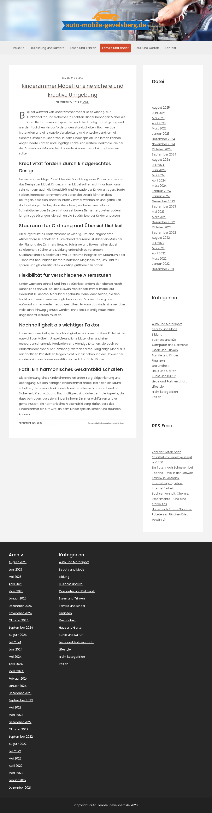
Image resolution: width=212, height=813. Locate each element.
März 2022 (159, 258)
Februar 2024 (161, 191)
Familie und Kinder (115, 48)
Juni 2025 (158, 113)
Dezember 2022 (163, 222)
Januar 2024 (161, 196)
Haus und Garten (147, 48)
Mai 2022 (158, 248)
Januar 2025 (161, 134)
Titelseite (17, 48)
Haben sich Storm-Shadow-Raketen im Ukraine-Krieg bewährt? (172, 514)
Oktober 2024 (162, 149)
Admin (85, 102)
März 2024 (159, 186)
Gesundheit (160, 366)
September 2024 (164, 154)
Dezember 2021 (163, 269)
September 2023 (164, 206)
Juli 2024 (158, 165)
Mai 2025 (158, 118)
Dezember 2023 (163, 201)
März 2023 (159, 217)
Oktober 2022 (161, 227)
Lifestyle (158, 387)
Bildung (157, 334)
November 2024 (163, 144)
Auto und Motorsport (167, 324)
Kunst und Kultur (164, 376)
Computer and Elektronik (170, 345)
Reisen (156, 397)
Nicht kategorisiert (165, 392)
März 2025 (159, 128)
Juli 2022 (158, 243)
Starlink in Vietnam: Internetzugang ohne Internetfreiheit (167, 483)
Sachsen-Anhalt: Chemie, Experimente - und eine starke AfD (170, 498)
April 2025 (159, 123)
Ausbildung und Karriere (47, 48)
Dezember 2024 (163, 139)
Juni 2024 (159, 170)
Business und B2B (164, 340)
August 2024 (161, 160)
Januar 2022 (161, 264)
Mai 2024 (158, 175)
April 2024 (159, 180)
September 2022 (164, 232)
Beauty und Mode (164, 329)
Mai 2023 (158, 212)
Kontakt (170, 48)
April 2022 (159, 253)
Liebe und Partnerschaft (169, 381)
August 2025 (161, 108)
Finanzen (158, 360)
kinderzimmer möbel (70, 112)
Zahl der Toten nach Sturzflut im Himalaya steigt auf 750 (172, 457)
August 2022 (161, 238)
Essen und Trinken (83, 48)
